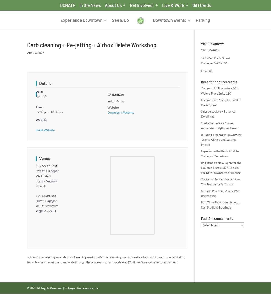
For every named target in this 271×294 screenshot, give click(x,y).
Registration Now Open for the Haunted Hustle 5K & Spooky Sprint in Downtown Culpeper (221, 168)
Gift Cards (201, 5)
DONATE (67, 5)
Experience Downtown (81, 21)
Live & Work (173, 5)
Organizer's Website (121, 112)
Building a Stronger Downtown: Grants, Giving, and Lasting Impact (221, 140)
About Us (113, 5)
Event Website (45, 130)
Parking (203, 21)
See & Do (120, 21)
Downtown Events (169, 21)
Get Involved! (142, 5)
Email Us (206, 71)
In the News (90, 5)
